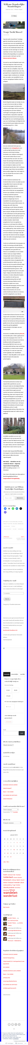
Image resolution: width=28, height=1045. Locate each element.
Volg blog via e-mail (9, 581)
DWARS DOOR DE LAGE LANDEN (12, 970)
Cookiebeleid (16, 1038)
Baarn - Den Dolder (8, 974)
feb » (8, 862)
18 (14, 849)
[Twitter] (15, 1024)
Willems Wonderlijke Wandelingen (14, 5)
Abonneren (20, 498)
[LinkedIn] (12, 1024)
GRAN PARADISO (7, 798)
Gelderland (14, 521)
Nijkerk (18, 880)
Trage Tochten (7, 523)
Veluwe (15, 523)
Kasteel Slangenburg (8, 957)
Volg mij (7, 599)
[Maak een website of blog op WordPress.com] (14, 1028)
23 (7, 853)
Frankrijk (18, 874)
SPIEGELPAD (6, 977)
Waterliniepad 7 (7, 788)
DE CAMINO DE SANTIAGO (10, 795)
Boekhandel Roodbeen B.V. (10, 630)
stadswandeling (7, 885)
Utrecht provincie (8, 887)
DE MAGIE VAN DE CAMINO (10, 784)
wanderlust (10, 895)
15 (4, 849)
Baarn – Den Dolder (8, 791)
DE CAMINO (6, 967)
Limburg (13, 880)
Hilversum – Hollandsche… (15, 940)
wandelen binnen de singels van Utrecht (20, 538)
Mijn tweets (6, 907)
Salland (22, 882)
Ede (14, 874)
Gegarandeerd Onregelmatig (11, 478)
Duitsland (10, 874)
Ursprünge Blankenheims (14, 930)
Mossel (20, 521)
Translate (15, 812)
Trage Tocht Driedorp (7, 537)
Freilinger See (11, 935)
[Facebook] (9, 1024)
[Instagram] (19, 1024)
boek (5, 875)
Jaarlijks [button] (22, 674)
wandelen (20, 523)
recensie (17, 882)
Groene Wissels (17, 877)
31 (11, 856)
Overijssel (11, 882)
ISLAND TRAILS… (12, 918)
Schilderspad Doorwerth (9, 988)
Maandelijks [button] (14, 674)
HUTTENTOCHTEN (13, 920)
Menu (14, 16)
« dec (4, 862)
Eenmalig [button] (6, 674)
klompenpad (7, 880)
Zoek (4, 729)
